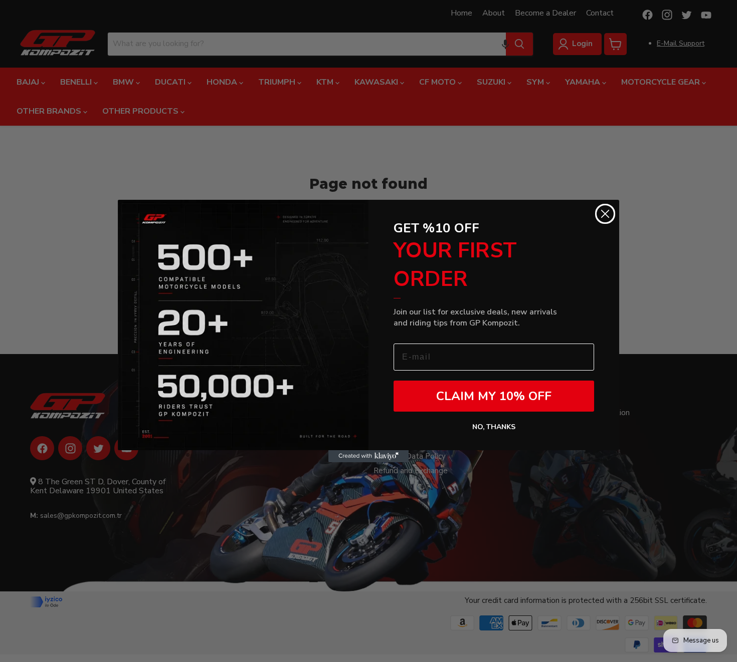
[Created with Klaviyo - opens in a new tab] (368, 456)
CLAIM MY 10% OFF (493, 396)
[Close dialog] (605, 214)
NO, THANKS (493, 427)
